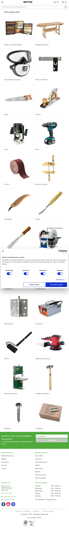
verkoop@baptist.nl (10, 497)
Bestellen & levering (7, 456)
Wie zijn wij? (39, 468)
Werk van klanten (40, 478)
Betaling (3, 459)
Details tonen (60, 279)
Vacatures (38, 459)
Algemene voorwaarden (23, 511)
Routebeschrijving (9, 500)
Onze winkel (39, 456)
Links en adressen (40, 475)
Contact (3, 468)
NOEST (37, 465)
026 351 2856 (8, 493)
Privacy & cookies (48, 511)
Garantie (4, 465)
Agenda (37, 472)
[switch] (26, 273)
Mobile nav (2, 2)
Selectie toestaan (34, 284)
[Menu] (35, 521)
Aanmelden (52, 440)
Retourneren (5, 462)
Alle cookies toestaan (56, 284)
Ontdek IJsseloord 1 (41, 462)
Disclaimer (36, 511)
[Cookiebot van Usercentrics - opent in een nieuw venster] (59, 251)
